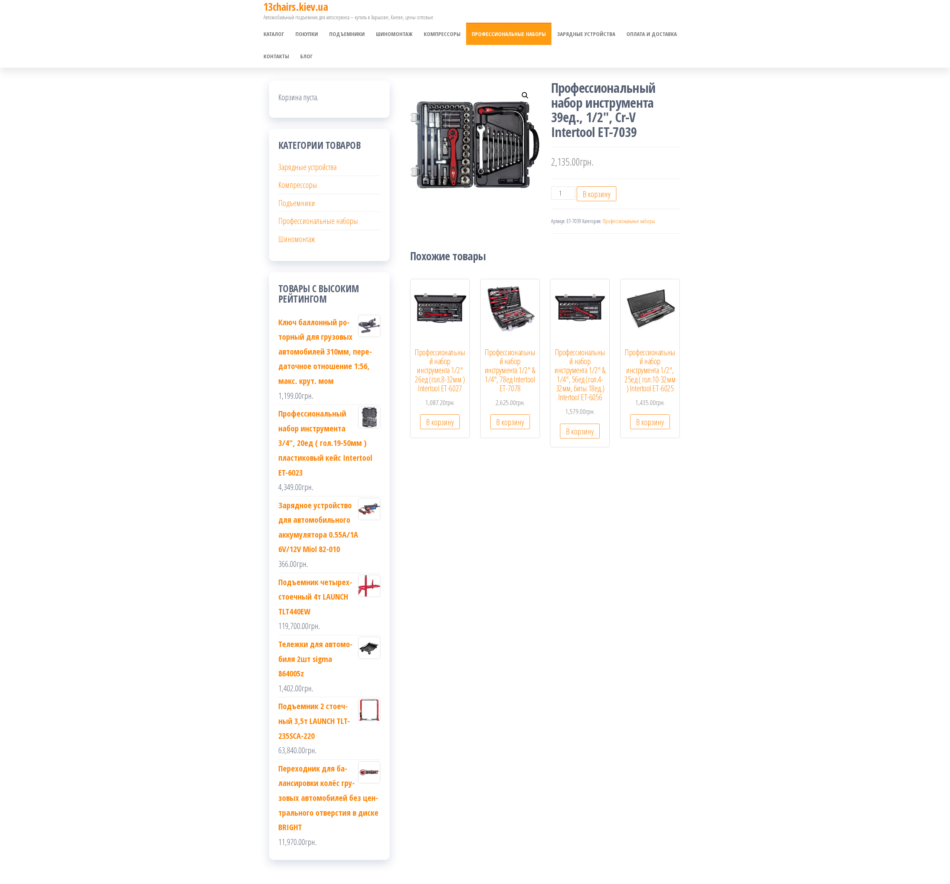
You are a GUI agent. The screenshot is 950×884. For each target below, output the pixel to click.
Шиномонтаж (394, 33)
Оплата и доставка (651, 33)
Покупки (306, 33)
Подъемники (347, 33)
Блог (306, 56)
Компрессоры (442, 33)
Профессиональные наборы (509, 33)
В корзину (596, 193)
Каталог (273, 33)
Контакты (276, 56)
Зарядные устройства (586, 33)
